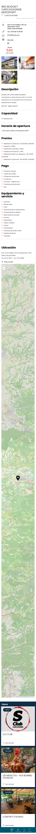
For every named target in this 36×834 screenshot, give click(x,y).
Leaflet (13, 696)
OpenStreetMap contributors (27, 696)
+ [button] (3, 266)
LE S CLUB (7, 734)
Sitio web (10, 40)
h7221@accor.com (13, 35)
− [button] (3, 269)
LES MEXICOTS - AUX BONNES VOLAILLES (17, 776)
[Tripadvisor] (9, 44)
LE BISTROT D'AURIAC (13, 816)
